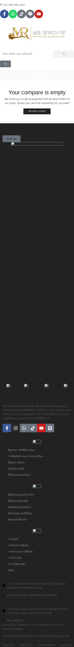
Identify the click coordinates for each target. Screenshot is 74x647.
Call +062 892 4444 (14, 4)
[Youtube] (38, 14)
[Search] (63, 54)
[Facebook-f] (4, 14)
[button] (5, 64)
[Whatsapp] (13, 14)
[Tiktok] (21, 14)
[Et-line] (30, 14)
